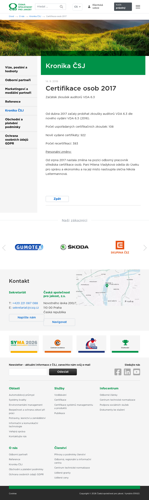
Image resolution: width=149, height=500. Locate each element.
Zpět (57, 199)
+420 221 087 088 (25, 303)
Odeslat (63, 371)
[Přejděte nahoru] (141, 492)
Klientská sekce (97, 6)
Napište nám (27, 317)
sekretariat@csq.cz (26, 307)
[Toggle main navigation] (138, 6)
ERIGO (136, 494)
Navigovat (59, 322)
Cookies (13, 494)
